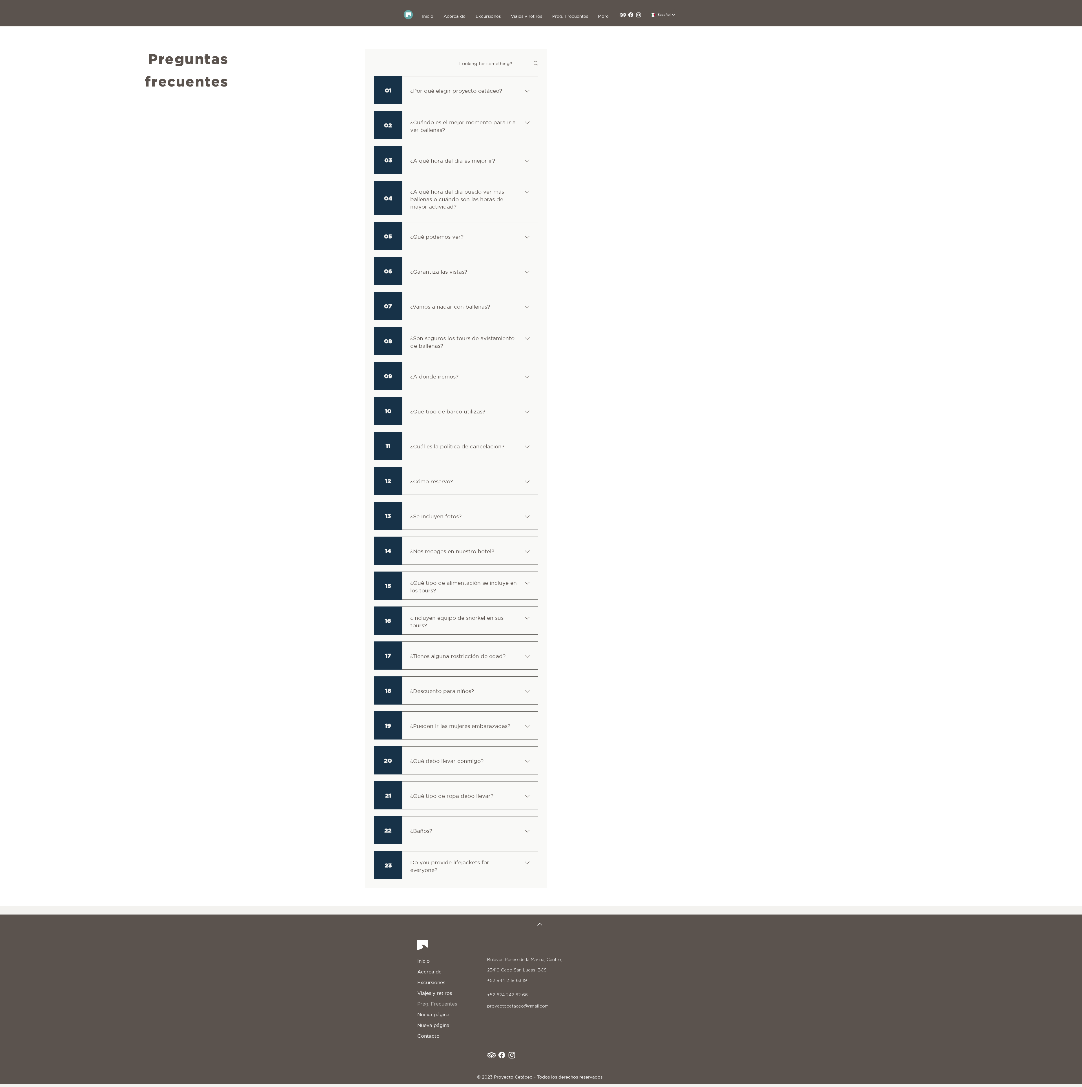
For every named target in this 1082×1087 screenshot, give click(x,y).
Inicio (423, 961)
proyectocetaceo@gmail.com (518, 1006)
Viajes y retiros (434, 993)
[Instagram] (638, 15)
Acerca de (429, 971)
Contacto (428, 1036)
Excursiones (431, 982)
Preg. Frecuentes (437, 1003)
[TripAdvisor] (623, 15)
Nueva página (433, 1014)
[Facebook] (631, 15)
